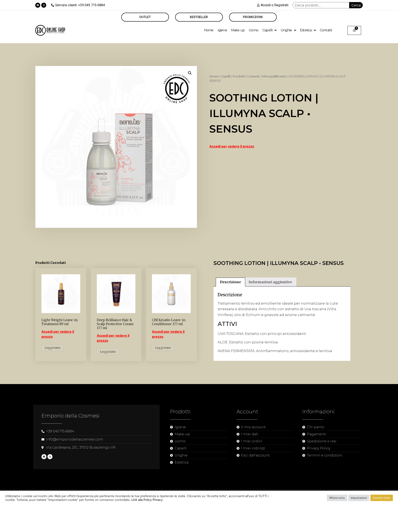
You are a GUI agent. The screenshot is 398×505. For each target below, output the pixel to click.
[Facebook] (37, 5)
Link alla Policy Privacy (147, 500)
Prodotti (239, 76)
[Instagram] (43, 5)
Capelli (225, 76)
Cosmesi (253, 76)
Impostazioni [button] (359, 497)
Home (213, 76)
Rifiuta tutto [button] (337, 497)
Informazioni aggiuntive (270, 282)
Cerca (356, 5)
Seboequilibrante (273, 76)
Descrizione (230, 282)
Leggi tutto (53, 348)
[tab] (230, 282)
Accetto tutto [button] (381, 497)
